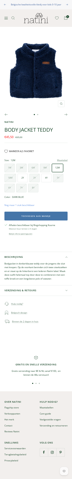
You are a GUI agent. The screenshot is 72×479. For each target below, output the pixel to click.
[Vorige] (6, 114)
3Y (34, 177)
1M (9, 167)
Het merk (9, 419)
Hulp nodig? (17, 303)
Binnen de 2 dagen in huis (25, 321)
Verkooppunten (12, 413)
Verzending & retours (20, 290)
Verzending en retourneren (54, 425)
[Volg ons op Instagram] (52, 452)
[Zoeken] (13, 18)
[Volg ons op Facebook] (44, 452)
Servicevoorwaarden (15, 448)
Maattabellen (46, 407)
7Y (21, 187)
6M (33, 167)
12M (57, 167)
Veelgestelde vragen (50, 419)
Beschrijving (13, 257)
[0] (56, 18)
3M (21, 167)
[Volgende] (66, 114)
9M (45, 167)
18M (10, 177)
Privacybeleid (11, 460)
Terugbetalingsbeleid (15, 454)
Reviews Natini (11, 431)
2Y (22, 177)
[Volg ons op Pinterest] (60, 452)
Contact (8, 425)
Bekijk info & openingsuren (20, 233)
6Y (9, 187)
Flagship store (11, 407)
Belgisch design (19, 312)
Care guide (45, 413)
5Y (58, 177)
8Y (33, 187)
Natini (9, 122)
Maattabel (62, 160)
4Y (46, 177)
